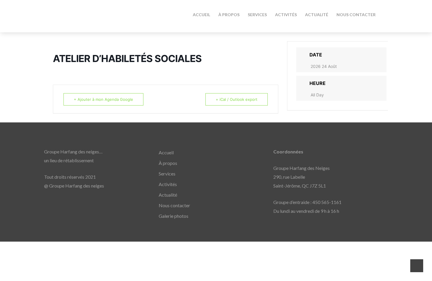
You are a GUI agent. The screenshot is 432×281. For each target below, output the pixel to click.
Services (167, 173)
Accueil (166, 152)
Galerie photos (173, 216)
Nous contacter (174, 205)
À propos (168, 163)
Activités (168, 184)
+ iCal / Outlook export (236, 99)
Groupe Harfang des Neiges (96, 13)
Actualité (168, 195)
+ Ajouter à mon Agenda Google (103, 99)
